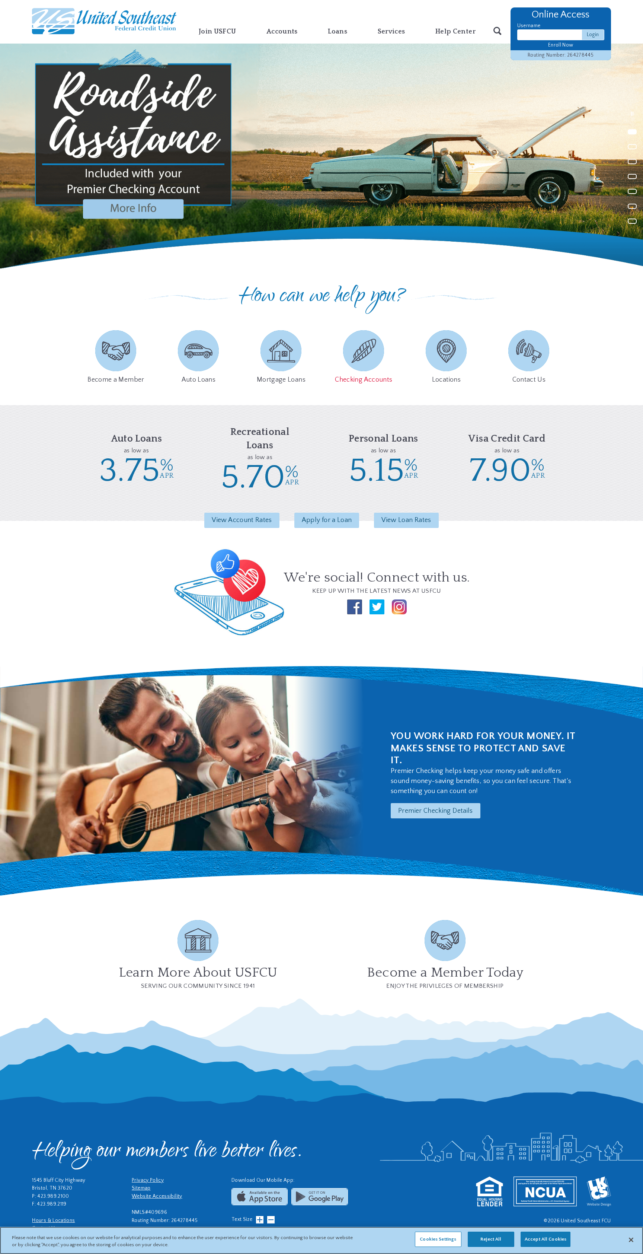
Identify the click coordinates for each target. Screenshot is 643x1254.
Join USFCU (217, 31)
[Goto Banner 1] (632, 133)
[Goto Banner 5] (632, 192)
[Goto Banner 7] (632, 222)
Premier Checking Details (435, 811)
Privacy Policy (148, 1180)
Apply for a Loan (327, 520)
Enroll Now (560, 45)
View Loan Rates (406, 520)
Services (391, 31)
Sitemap (141, 1188)
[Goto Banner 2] (632, 147)
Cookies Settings (438, 1239)
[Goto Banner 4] (632, 177)
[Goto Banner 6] (632, 207)
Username (529, 26)
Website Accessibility (157, 1196)
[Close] (631, 1240)
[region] (321, 1240)
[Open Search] (497, 31)
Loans (337, 31)
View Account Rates (242, 520)
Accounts (282, 31)
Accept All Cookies (545, 1239)
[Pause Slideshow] (632, 114)
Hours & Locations (53, 1220)
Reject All (490, 1239)
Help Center (455, 31)
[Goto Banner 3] (632, 162)
